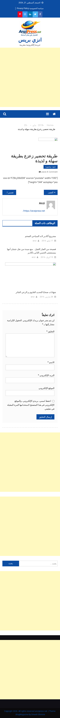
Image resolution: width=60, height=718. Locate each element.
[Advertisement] (30, 77)
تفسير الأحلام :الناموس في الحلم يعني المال (8, 192)
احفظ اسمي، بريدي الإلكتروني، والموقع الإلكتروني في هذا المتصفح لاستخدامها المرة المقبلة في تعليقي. (30, 405)
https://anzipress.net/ (34, 211)
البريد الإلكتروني (46, 375)
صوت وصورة (50, 167)
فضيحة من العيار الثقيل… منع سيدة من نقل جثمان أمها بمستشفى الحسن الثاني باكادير (31, 251)
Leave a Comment (49, 172)
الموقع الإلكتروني (46, 388)
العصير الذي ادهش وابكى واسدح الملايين (48, 192)
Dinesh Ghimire (38, 714)
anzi (42, 203)
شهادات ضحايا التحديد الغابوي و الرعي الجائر (36, 292)
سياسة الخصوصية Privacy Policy (30, 8)
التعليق (50, 331)
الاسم (51, 362)
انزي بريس (30, 40)
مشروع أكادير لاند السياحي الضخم (40, 236)
